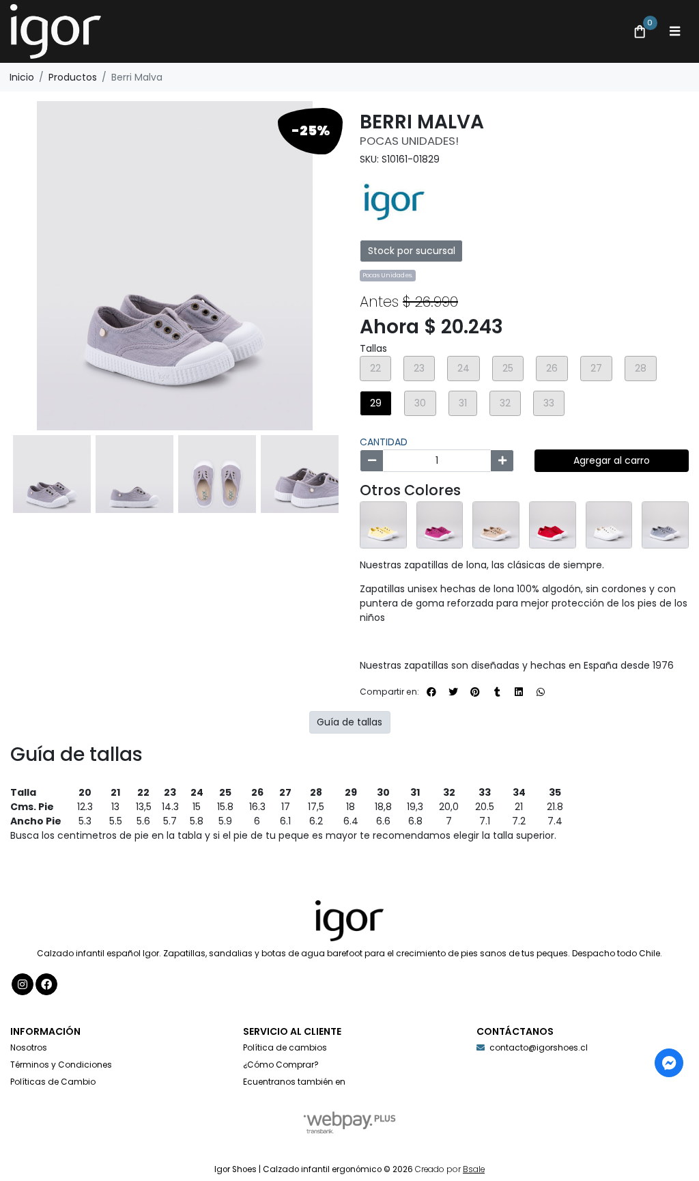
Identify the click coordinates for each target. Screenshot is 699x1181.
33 (548, 403)
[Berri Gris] (665, 524)
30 (420, 403)
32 (505, 403)
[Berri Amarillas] (383, 524)
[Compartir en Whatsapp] (540, 691)
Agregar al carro (611, 460)
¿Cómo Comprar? (281, 1064)
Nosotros (28, 1047)
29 (376, 403)
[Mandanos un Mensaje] (669, 1062)
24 (463, 368)
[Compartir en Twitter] (453, 691)
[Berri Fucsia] (439, 524)
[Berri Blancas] (609, 524)
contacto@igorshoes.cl (538, 1047)
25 (507, 368)
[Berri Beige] (495, 524)
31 (463, 403)
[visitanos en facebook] (46, 984)
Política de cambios (285, 1047)
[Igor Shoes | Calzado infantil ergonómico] (312, 31)
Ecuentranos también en (294, 1081)
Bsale (474, 1169)
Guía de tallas (349, 722)
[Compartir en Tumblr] (497, 691)
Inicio (22, 77)
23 (419, 368)
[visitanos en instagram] (22, 984)
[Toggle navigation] (674, 31)
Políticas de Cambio (53, 1081)
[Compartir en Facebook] (431, 691)
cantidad (384, 442)
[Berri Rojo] (552, 524)
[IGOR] (394, 200)
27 (596, 368)
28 (640, 368)
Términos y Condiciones (61, 1064)
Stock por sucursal (411, 251)
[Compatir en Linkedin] (518, 691)
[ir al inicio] (349, 920)
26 (552, 368)
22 (375, 368)
